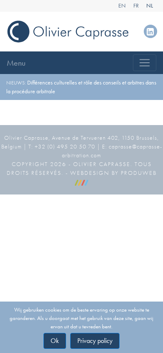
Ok (55, 341)
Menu (16, 63)
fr (136, 5)
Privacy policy (94, 341)
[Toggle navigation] (144, 62)
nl (149, 5)
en (122, 5)
